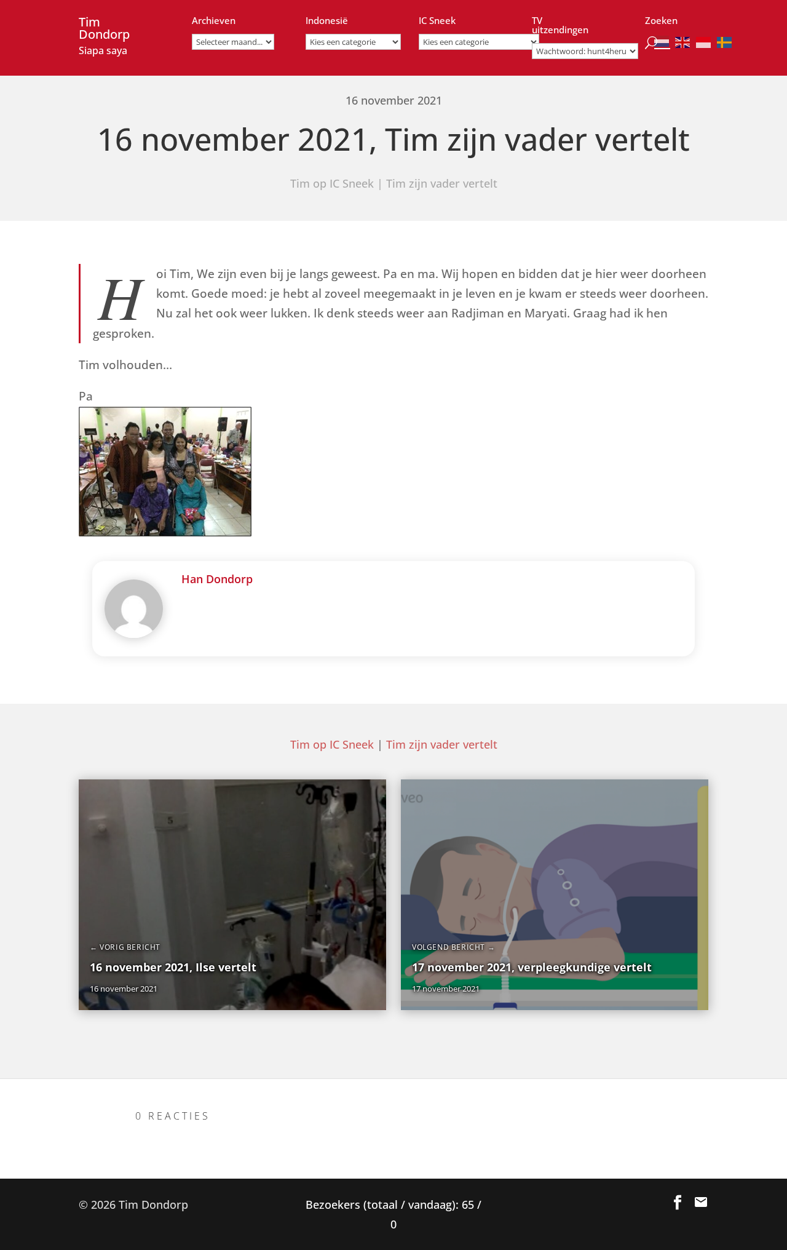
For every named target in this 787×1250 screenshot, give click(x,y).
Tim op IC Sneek (332, 183)
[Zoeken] (651, 39)
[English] (683, 42)
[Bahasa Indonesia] (704, 42)
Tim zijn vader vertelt (441, 183)
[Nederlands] (662, 41)
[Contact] (701, 1203)
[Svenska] (725, 42)
